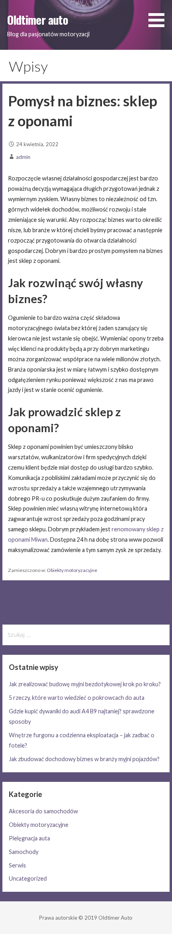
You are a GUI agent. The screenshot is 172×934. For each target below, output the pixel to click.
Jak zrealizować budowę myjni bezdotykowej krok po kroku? (85, 684)
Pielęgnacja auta (29, 838)
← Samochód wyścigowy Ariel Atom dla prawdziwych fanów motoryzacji (37, 602)
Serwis (17, 865)
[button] (159, 15)
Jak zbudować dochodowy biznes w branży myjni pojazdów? (84, 759)
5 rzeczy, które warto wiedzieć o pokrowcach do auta (76, 697)
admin (23, 157)
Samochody (23, 851)
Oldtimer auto (37, 19)
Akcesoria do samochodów (43, 811)
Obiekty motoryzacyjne (72, 570)
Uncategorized (28, 878)
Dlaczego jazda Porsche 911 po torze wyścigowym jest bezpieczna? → (128, 602)
